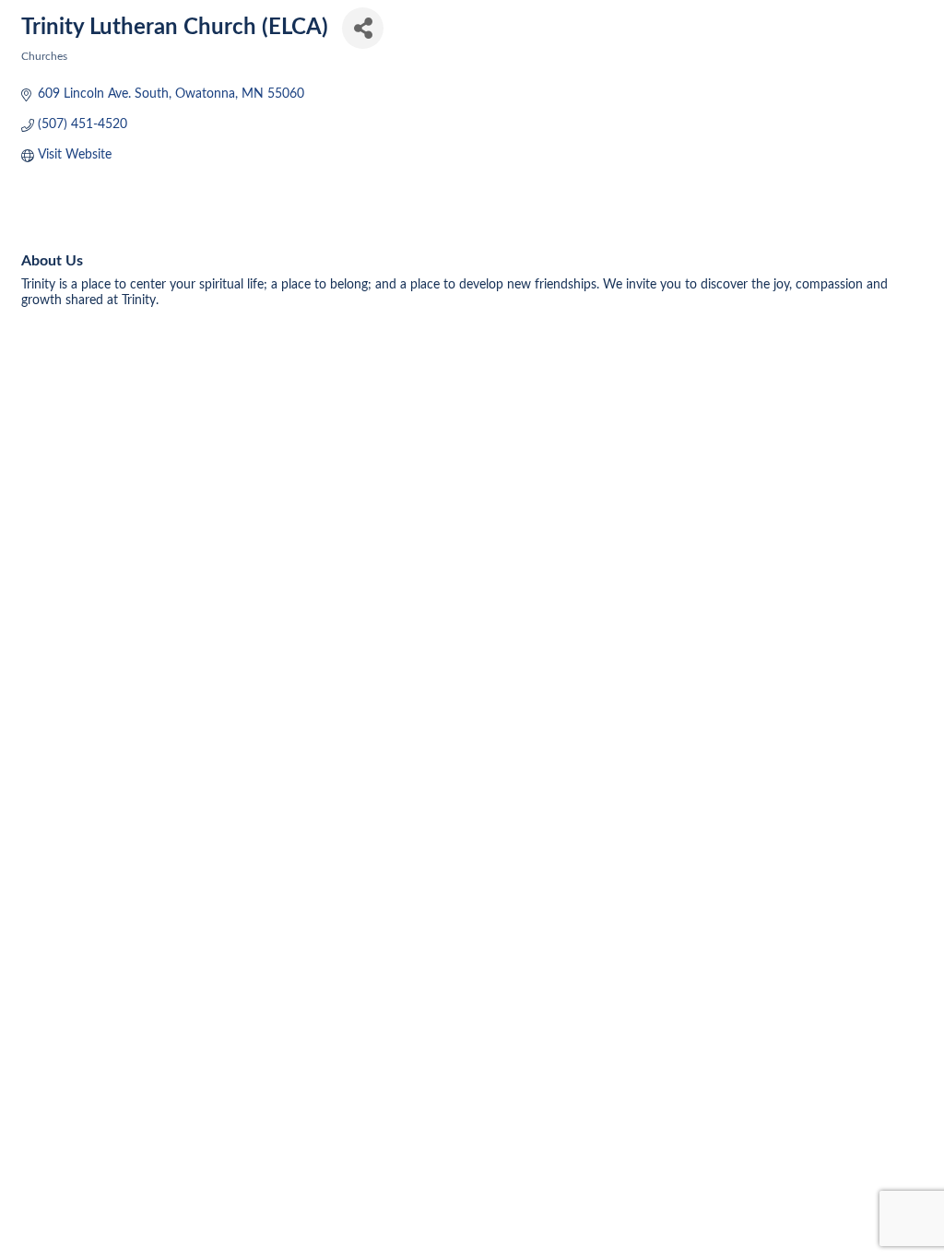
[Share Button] (363, 28)
